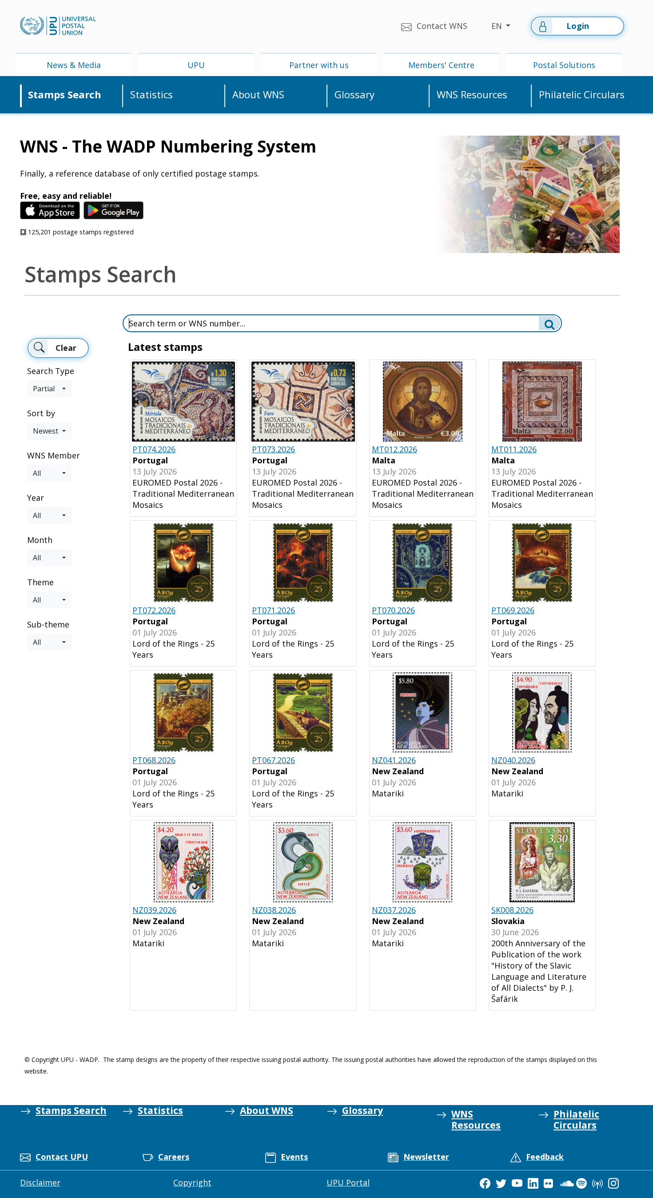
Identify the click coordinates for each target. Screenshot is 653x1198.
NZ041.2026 (394, 760)
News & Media (74, 65)
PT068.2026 (153, 760)
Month (39, 540)
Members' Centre (441, 65)
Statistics (151, 94)
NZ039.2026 (154, 910)
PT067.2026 (273, 760)
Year (35, 497)
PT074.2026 (153, 449)
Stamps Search (64, 94)
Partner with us (319, 65)
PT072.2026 (153, 610)
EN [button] (497, 25)
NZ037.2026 (394, 910)
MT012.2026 (394, 449)
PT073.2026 (273, 449)
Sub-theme (48, 624)
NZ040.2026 (513, 760)
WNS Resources (472, 94)
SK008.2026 (512, 910)
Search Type (50, 371)
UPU (196, 65)
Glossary (354, 94)
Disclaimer (40, 1182)
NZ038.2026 (274, 910)
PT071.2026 (273, 610)
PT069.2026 (512, 610)
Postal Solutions (564, 65)
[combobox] (49, 388)
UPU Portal (348, 1182)
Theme (40, 582)
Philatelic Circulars (582, 94)
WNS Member (53, 455)
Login (577, 25)
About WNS (258, 94)
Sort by (41, 413)
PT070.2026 (393, 610)
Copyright (192, 1182)
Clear (66, 347)
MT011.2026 (514, 449)
